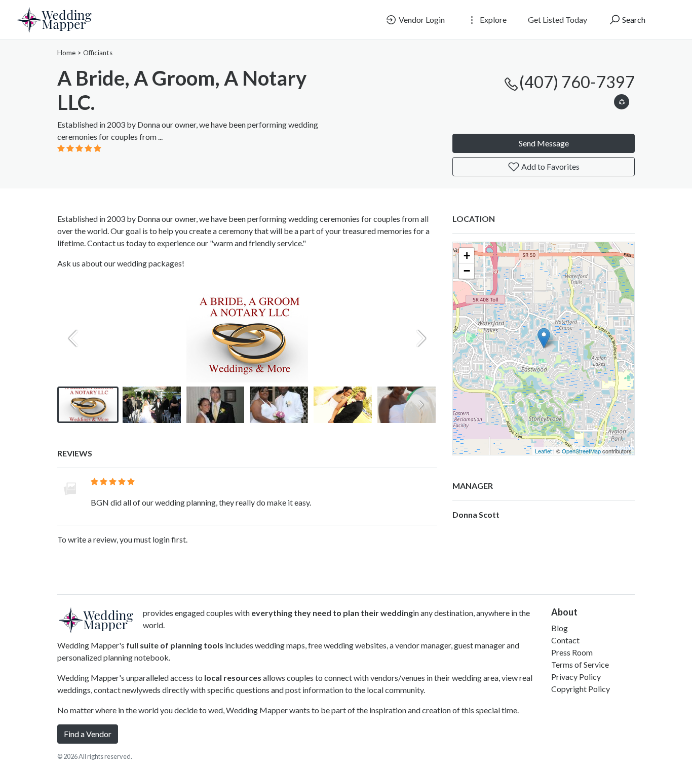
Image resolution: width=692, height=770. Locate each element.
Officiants (97, 53)
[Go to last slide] (73, 405)
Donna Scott (475, 514)
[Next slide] (421, 338)
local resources (232, 677)
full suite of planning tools (174, 645)
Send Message (544, 143)
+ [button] (467, 255)
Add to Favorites (550, 166)
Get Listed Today (557, 19)
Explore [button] (492, 19)
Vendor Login (421, 19)
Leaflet (543, 451)
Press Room (572, 652)
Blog (559, 628)
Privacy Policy (576, 676)
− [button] (467, 270)
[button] (621, 100)
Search (633, 19)
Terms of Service (580, 664)
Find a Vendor (87, 734)
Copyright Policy (580, 689)
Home (66, 53)
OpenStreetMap (581, 451)
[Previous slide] (73, 338)
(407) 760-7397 (577, 82)
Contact (565, 640)
